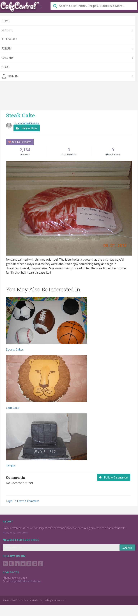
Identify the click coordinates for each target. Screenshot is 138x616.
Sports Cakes (15, 349)
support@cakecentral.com (25, 581)
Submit (127, 547)
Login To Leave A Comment (22, 501)
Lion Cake (12, 408)
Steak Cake (20, 115)
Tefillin (10, 466)
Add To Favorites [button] (21, 142)
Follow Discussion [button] (115, 477)
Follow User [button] (29, 128)
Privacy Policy (9, 532)
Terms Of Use (21, 532)
